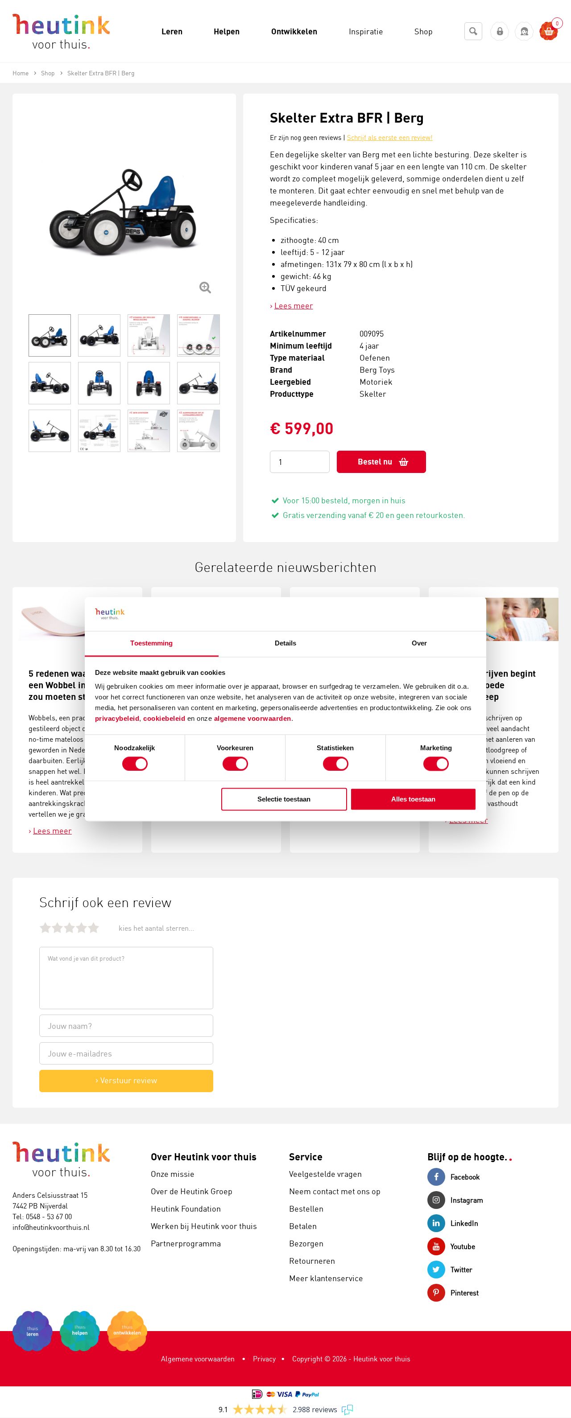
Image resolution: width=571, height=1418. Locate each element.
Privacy (264, 1358)
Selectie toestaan (283, 799)
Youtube (463, 1246)
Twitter (461, 1269)
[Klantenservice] (524, 31)
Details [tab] (286, 643)
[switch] (235, 763)
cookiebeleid (165, 719)
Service (306, 1156)
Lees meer (293, 305)
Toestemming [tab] (151, 643)
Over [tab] (419, 643)
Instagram (467, 1200)
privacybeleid (117, 719)
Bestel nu (375, 461)
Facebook (465, 1176)
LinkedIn (464, 1223)
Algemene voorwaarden (198, 1358)
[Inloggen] (499, 31)
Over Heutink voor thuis (204, 1156)
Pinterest (465, 1292)
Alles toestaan (413, 799)
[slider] (69, 927)
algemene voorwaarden (252, 719)
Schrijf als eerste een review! (390, 137)
